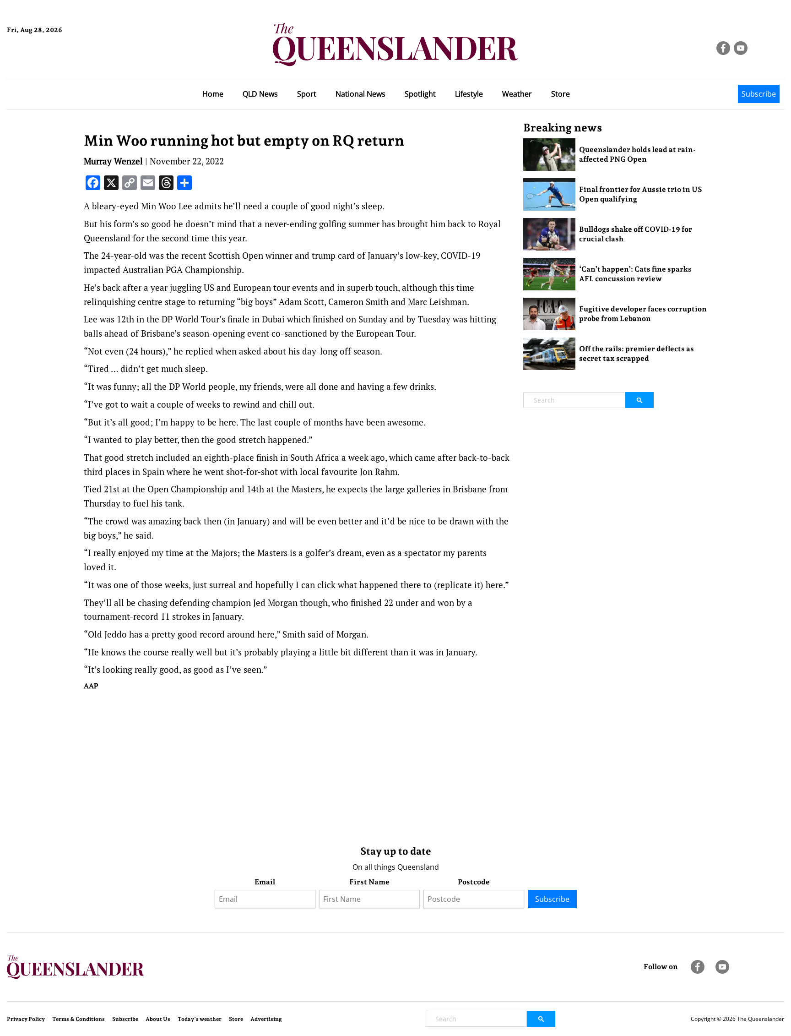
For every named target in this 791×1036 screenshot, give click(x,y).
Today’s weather (200, 1019)
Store (560, 94)
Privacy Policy (26, 1019)
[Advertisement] (296, 766)
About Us (158, 1019)
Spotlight (420, 94)
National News (360, 94)
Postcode (474, 882)
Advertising (266, 1019)
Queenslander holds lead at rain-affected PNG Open (637, 154)
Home (212, 94)
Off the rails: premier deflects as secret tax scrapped (636, 353)
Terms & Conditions (78, 1019)
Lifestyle (469, 94)
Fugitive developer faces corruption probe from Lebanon (643, 314)
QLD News (260, 94)
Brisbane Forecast (51, 60)
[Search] (639, 400)
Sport (306, 94)
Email (265, 882)
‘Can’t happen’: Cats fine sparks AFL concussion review (635, 274)
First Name (369, 882)
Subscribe (759, 94)
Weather (517, 94)
